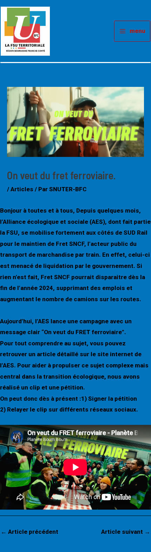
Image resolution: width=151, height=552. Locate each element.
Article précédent (29, 531)
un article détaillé (52, 354)
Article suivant (125, 531)
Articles (22, 189)
